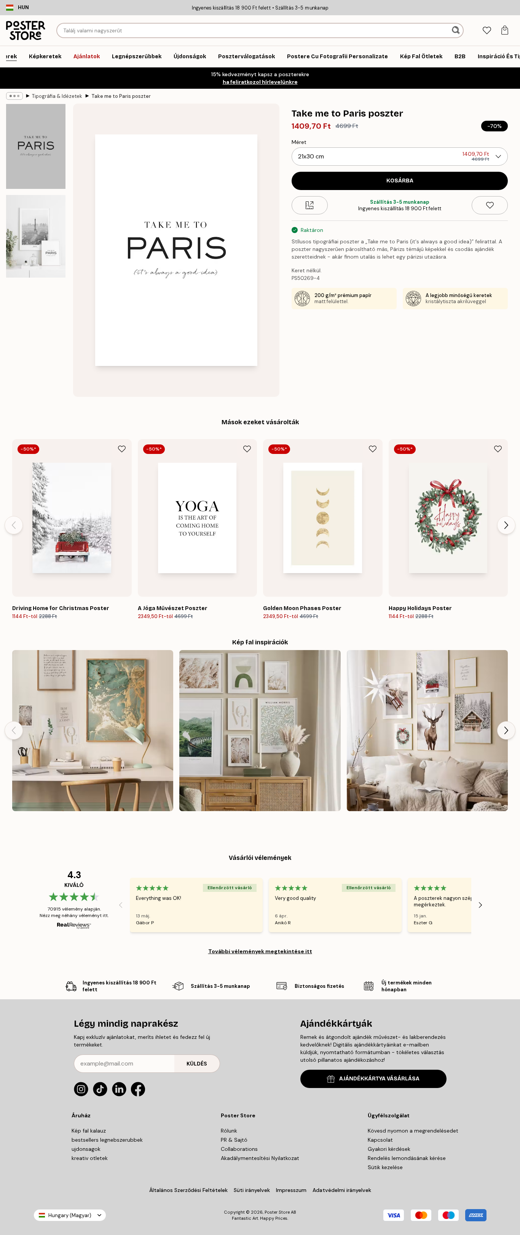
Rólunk (229, 1130)
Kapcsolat (380, 1139)
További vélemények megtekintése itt (260, 951)
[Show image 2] (35, 236)
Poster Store (277, 1212)
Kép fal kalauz (89, 1130)
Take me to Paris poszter (121, 96)
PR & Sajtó (234, 1139)
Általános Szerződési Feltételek (188, 1190)
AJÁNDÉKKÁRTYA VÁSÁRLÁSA (379, 1078)
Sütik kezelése (385, 1167)
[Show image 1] (35, 146)
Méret (299, 142)
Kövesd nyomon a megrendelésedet (413, 1130)
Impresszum (291, 1190)
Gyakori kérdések (389, 1149)
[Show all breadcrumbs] (14, 96)
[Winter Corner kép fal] (427, 730)
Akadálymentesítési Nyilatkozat (260, 1158)
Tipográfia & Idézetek (57, 96)
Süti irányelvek (252, 1190)
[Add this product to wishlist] (490, 205)
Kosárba (399, 180)
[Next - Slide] (506, 525)
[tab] (487, 31)
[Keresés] (457, 30)
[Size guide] (310, 205)
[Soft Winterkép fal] (259, 730)
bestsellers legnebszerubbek (107, 1139)
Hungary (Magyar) (69, 1215)
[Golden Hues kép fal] (92, 730)
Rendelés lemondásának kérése (407, 1158)
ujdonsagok (86, 1149)
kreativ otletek (90, 1158)
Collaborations (239, 1149)
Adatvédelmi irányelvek (342, 1190)
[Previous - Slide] (14, 525)
